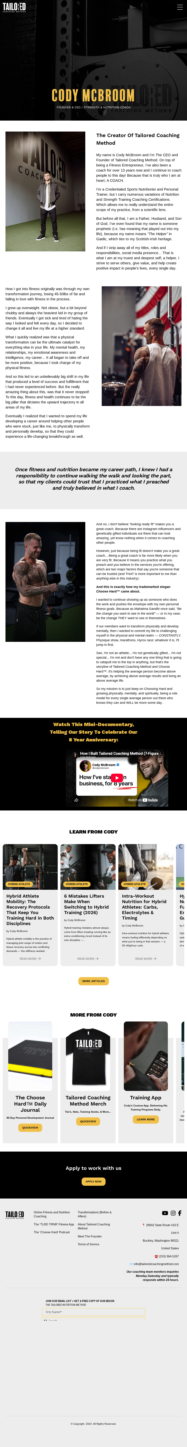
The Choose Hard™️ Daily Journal (30, 1104)
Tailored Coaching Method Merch (88, 1101)
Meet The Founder (90, 1236)
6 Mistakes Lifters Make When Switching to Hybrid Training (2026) (86, 904)
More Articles (93, 981)
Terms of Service (88, 1244)
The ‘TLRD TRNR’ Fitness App (54, 1224)
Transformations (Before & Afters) (95, 1214)
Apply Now (94, 1181)
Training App (145, 1098)
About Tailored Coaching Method (94, 1226)
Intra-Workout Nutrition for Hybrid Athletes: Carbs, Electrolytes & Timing (144, 907)
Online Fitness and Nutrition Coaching (52, 1214)
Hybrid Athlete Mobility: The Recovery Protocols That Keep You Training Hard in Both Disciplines (30, 909)
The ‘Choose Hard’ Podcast (52, 1232)
